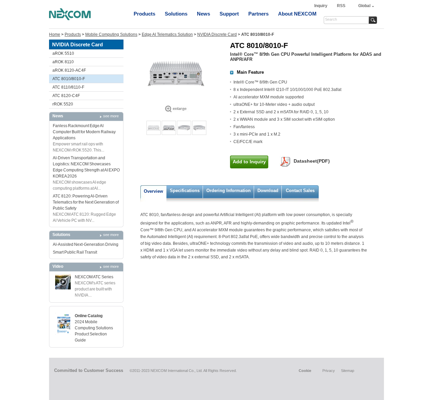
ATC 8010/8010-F (68, 78)
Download (267, 190)
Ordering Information (228, 190)
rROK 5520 (62, 104)
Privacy (328, 371)
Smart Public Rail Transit (75, 252)
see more (111, 116)
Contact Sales (300, 190)
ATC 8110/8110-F (68, 87)
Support (229, 14)
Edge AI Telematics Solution (167, 34)
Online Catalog (88, 315)
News (203, 14)
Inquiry (321, 5)
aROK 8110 (63, 62)
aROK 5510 (63, 53)
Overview (153, 191)
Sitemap (347, 371)
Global (364, 5)
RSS (341, 5)
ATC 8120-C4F (66, 95)
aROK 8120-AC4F (69, 70)
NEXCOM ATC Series (94, 277)
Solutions (176, 14)
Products (144, 14)
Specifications (185, 190)
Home (54, 34)
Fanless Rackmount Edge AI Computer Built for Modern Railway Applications (84, 131)
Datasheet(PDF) (312, 161)
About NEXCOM (297, 14)
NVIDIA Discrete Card (217, 34)
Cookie (305, 371)
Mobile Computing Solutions (111, 34)
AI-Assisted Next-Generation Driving (85, 244)
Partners (258, 14)
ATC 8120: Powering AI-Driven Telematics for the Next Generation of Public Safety (86, 202)
